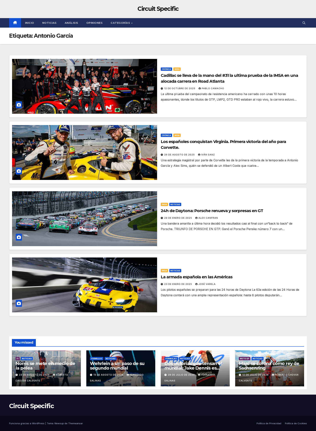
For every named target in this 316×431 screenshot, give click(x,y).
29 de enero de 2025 (178, 218)
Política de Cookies (296, 423)
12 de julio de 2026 (255, 374)
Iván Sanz (208, 154)
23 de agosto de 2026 (34, 374)
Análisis (71, 23)
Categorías (121, 23)
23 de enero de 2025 (178, 284)
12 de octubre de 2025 (180, 88)
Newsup (59, 423)
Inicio (29, 23)
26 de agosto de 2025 (179, 154)
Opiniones (94, 23)
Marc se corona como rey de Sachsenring (269, 366)
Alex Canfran (208, 218)
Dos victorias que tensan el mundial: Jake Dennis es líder (193, 368)
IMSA (177, 69)
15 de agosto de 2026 (108, 374)
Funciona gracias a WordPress (27, 423)
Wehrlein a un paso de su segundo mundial (117, 366)
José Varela (207, 284)
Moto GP (244, 358)
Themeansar (75, 423)
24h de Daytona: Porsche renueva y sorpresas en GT (212, 210)
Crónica (166, 69)
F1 (17, 358)
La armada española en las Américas (196, 276)
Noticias (49, 23)
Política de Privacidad (269, 423)
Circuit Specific (158, 8)
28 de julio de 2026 (181, 374)
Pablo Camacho (213, 88)
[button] (303, 23)
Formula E (96, 358)
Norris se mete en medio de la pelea (45, 366)
